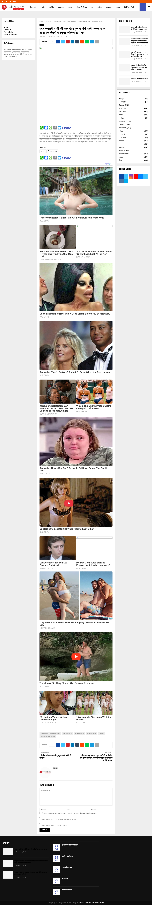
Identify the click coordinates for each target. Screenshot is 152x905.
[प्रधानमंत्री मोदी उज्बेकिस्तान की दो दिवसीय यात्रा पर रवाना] (124, 29)
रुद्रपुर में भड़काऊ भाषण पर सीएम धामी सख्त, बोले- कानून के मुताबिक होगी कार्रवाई (139, 54)
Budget (121, 98)
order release (79, 733)
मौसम (120, 144)
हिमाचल (123, 137)
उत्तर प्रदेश (61, 7)
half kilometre (67, 733)
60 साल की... (65, 878)
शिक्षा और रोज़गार (82, 7)
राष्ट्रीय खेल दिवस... (67, 856)
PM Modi (101, 733)
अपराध (121, 115)
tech (123, 118)
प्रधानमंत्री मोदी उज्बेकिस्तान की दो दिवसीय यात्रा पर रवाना (139, 28)
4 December (44, 733)
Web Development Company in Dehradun (91, 903)
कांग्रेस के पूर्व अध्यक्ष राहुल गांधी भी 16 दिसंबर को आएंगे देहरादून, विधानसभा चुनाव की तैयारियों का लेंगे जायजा (96, 758)
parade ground (91, 733)
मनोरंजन (99, 7)
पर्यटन (121, 131)
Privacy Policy (8, 32)
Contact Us (129, 7)
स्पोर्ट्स (118, 7)
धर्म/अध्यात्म (109, 7)
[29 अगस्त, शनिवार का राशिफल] (124, 81)
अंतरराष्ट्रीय (33, 7)
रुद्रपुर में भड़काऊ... (67, 867)
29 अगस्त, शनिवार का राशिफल (139, 78)
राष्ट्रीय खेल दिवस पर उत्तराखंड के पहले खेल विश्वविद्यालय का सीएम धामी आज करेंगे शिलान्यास (139, 40)
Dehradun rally (55, 733)
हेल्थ (92, 7)
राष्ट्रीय (42, 7)
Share (66, 128)
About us (7, 27)
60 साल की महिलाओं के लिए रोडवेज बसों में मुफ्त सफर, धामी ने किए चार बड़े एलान (139, 67)
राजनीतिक (51, 7)
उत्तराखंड (70, 7)
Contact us (7, 30)
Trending (122, 108)
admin (43, 36)
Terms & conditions (10, 34)
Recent (121, 105)
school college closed (48, 736)
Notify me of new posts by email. (54, 826)
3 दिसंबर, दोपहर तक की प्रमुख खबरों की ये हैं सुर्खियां (55, 757)
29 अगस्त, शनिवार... (67, 890)
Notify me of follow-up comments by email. (58, 820)
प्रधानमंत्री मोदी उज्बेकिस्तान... (70, 845)
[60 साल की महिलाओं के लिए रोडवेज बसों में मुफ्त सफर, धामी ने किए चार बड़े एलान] (124, 67)
